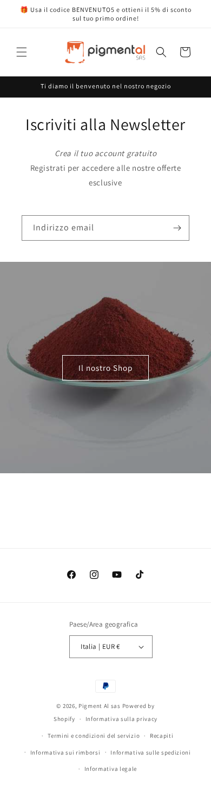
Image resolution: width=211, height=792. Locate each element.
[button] (22, 52)
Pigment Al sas (99, 706)
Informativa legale (110, 768)
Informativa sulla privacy (121, 719)
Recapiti (162, 735)
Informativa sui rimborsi (65, 752)
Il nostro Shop (105, 367)
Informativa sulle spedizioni (150, 752)
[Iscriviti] (177, 228)
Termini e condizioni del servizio (94, 735)
